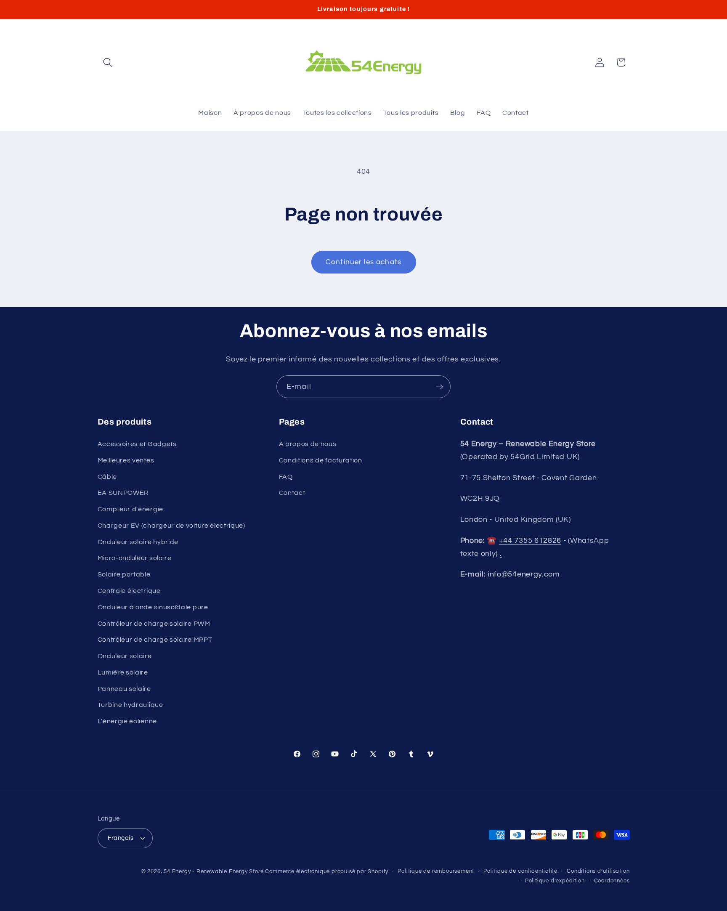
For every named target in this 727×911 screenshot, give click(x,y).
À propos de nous (308, 444)
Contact (292, 492)
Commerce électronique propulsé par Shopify (326, 871)
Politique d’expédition (555, 881)
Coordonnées (612, 881)
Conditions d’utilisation (598, 871)
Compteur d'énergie (130, 509)
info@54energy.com (524, 574)
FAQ (286, 476)
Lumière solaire (123, 672)
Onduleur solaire (125, 656)
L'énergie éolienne (127, 721)
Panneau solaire (124, 688)
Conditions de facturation (320, 460)
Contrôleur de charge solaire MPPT (155, 639)
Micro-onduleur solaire (135, 558)
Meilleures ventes (126, 460)
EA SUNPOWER (123, 492)
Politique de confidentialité (520, 871)
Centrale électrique (129, 590)
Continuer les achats (363, 262)
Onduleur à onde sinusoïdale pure (153, 607)
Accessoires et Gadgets (137, 444)
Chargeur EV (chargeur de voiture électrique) (171, 525)
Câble (107, 476)
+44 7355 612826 (530, 540)
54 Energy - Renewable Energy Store (213, 871)
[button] (108, 62)
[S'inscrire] (439, 386)
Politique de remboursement (436, 871)
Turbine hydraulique (130, 704)
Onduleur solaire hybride (138, 542)
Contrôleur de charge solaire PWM (154, 623)
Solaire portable (124, 574)
